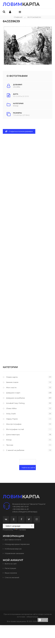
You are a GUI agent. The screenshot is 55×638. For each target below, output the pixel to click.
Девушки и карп (13, 393)
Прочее (9, 445)
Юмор (15, 106)
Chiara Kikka (11, 408)
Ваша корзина (10, 573)
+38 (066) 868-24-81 (20, 509)
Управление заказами (14, 553)
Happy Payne (12, 419)
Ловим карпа (12, 377)
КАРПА (21, 4)
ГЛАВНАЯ (18, 17)
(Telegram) (22, 512)
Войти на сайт (10, 564)
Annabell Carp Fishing (15, 403)
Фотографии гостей (15, 429)
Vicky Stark (11, 414)
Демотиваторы (13, 434)
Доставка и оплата (12, 540)
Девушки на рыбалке (15, 398)
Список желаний (11, 577)
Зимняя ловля (12, 382)
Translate (22, 530)
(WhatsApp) (32, 512)
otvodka (16, 87)
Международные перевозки (17, 544)
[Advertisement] (27, 245)
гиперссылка (43, 614)
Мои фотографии (13, 424)
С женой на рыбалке (15, 450)
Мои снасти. (11, 387)
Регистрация (10, 568)
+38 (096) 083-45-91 (20, 507)
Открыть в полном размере (20, 131)
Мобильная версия (12, 549)
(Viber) (15, 512)
